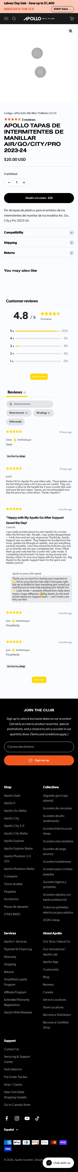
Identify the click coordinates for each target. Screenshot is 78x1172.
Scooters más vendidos (58, 841)
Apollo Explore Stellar (18, 848)
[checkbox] (15, 421)
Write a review (39, 376)
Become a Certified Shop (55, 1025)
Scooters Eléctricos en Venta (57, 831)
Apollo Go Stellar (15, 810)
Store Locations (53, 1007)
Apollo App (50, 961)
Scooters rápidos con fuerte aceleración (57, 897)
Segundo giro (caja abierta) (55, 798)
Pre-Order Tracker (15, 1077)
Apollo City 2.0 (14, 825)
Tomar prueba (13, 884)
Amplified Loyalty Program (15, 982)
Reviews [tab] (17, 392)
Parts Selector (13, 1069)
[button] (39, 331)
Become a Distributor (57, 1014)
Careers (48, 992)
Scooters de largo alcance (54, 851)
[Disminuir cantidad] (9, 183)
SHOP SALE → (62, 9)
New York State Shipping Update (15, 1094)
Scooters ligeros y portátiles (54, 884)
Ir (9, 803)
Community (51, 969)
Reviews (48, 984)
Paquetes (10, 891)
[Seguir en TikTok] (37, 1118)
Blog (46, 977)
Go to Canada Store (17, 1104)
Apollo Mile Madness (18, 1012)
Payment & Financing (18, 949)
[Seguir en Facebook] (6, 1118)
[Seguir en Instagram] (17, 1118)
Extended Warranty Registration (16, 1002)
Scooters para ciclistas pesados (57, 871)
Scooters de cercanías (57, 808)
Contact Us (11, 1049)
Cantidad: (11, 174)
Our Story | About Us (56, 941)
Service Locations (54, 999)
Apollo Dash (12, 795)
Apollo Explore (14, 841)
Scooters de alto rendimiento (53, 818)
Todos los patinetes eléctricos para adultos (58, 910)
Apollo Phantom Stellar (19, 868)
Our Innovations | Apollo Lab (54, 952)
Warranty (10, 956)
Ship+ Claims (13, 1084)
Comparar (11, 876)
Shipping (10, 964)
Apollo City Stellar (16, 833)
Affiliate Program (15, 992)
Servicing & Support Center (17, 1059)
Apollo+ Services (15, 941)
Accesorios (11, 899)
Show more (39, 679)
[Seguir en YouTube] (27, 1118)
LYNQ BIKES (12, 914)
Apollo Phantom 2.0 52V (17, 859)
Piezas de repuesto (16, 906)
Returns (9, 972)
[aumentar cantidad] (24, 183)
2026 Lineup (51, 920)
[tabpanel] (39, 543)
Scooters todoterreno (57, 861)
